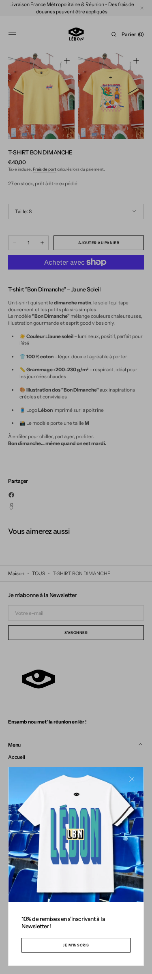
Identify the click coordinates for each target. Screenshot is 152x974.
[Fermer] (132, 779)
